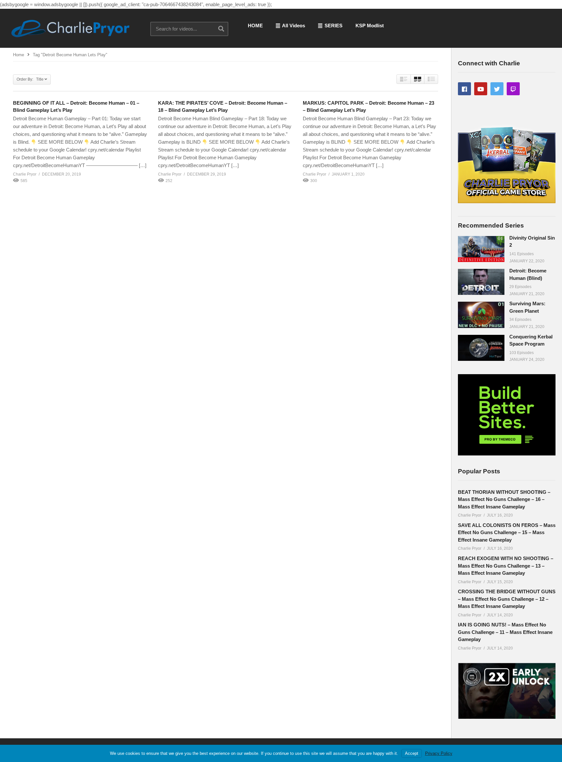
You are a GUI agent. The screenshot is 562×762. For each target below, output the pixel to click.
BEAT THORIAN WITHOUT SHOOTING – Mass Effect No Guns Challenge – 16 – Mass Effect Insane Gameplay (504, 499)
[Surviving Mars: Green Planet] (481, 315)
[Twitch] (513, 88)
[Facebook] (464, 88)
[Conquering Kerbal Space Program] (481, 348)
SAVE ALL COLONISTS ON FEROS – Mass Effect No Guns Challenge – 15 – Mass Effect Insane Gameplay (506, 532)
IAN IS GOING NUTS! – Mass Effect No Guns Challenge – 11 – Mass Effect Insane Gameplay (505, 632)
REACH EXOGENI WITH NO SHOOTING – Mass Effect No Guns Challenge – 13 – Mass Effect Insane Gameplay (505, 566)
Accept (411, 753)
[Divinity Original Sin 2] (481, 249)
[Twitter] (496, 88)
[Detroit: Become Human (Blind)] (481, 282)
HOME (255, 25)
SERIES (332, 25)
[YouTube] (480, 88)
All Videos (293, 25)
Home (18, 54)
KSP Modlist (369, 25)
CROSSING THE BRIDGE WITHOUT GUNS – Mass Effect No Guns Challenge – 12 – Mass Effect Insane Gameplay (506, 599)
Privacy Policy (438, 753)
